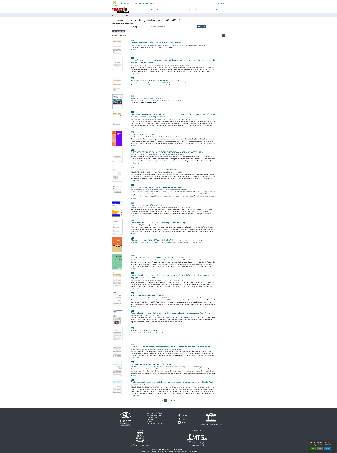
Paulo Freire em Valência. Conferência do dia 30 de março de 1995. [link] (158, 257)
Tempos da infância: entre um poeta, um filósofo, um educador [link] (156, 187)
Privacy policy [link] (169, 451)
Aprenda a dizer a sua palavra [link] (143, 134)
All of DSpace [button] (142, 3)
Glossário (206, 10)
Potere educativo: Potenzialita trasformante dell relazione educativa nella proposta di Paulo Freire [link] (170, 313)
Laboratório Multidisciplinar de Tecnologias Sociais (197, 444)
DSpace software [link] (158, 450)
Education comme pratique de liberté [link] (146, 98)
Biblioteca (198, 10)
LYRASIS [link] (182, 450)
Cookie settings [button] (144, 451)
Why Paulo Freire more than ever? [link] (144, 330)
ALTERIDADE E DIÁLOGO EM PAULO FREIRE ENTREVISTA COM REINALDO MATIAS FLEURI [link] (167, 152)
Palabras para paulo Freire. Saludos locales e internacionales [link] (155, 80)
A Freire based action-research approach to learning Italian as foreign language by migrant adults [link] (170, 347)
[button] (115, 3)
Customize (327, 448)
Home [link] (114, 15)
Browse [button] (202, 27)
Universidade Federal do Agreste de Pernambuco (140, 444)
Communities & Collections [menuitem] (128, 3)
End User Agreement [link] (180, 451)
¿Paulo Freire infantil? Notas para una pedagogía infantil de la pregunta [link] (159, 222)
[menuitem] (143, 3)
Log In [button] (222, 3)
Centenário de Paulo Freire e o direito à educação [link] (151, 364)
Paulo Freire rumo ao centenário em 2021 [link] (147, 205)
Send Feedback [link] (192, 451)
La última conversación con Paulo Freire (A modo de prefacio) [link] (156, 42)
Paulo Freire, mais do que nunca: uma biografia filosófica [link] (154, 169)
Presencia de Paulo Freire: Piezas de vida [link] (147, 295)
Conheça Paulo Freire (174, 10)
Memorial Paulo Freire (158, 10)
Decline (320, 448)
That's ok (313, 448)
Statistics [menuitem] (153, 3)
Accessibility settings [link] (157, 451)
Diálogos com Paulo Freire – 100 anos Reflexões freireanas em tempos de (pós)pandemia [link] (167, 240)
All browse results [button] (118, 31)
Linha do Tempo (188, 10)
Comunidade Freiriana (218, 10)
